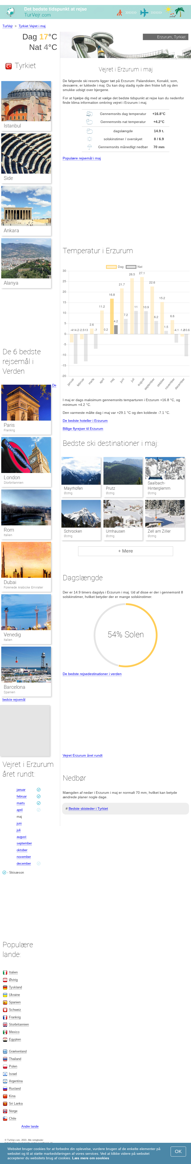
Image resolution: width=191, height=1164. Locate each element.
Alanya (11, 283)
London (12, 477)
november (24, 857)
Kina (12, 1096)
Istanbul (12, 126)
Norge (13, 1111)
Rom (9, 530)
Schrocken (73, 531)
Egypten (15, 1039)
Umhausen (115, 531)
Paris (9, 425)
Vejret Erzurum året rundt (82, 755)
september (24, 843)
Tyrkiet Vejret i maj (32, 26)
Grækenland (18, 1051)
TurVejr (7, 26)
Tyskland (15, 987)
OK (178, 1151)
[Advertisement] (125, 199)
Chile (12, 1118)
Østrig (13, 980)
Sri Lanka (16, 1103)
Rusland (15, 1088)
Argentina (16, 1081)
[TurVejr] (95, 19)
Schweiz (15, 1010)
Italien (8, 535)
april (20, 810)
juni (19, 823)
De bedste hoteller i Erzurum (85, 421)
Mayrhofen (73, 488)
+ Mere (125, 551)
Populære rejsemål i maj (82, 158)
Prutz (110, 488)
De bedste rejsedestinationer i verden (92, 674)
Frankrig (9, 430)
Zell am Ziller (159, 531)
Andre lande (30, 1126)
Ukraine (14, 995)
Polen (13, 1066)
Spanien (9, 692)
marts (21, 803)
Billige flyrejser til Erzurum (83, 429)
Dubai (10, 582)
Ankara (11, 230)
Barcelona (14, 687)
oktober (22, 850)
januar (21, 790)
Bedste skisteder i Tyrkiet (88, 809)
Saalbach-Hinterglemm (159, 486)
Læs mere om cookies (90, 1158)
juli (19, 830)
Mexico (14, 1032)
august (21, 837)
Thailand (15, 1059)
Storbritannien (13, 482)
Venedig (12, 635)
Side (8, 178)
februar (22, 796)
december (24, 863)
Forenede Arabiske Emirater (23, 587)
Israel (13, 1074)
